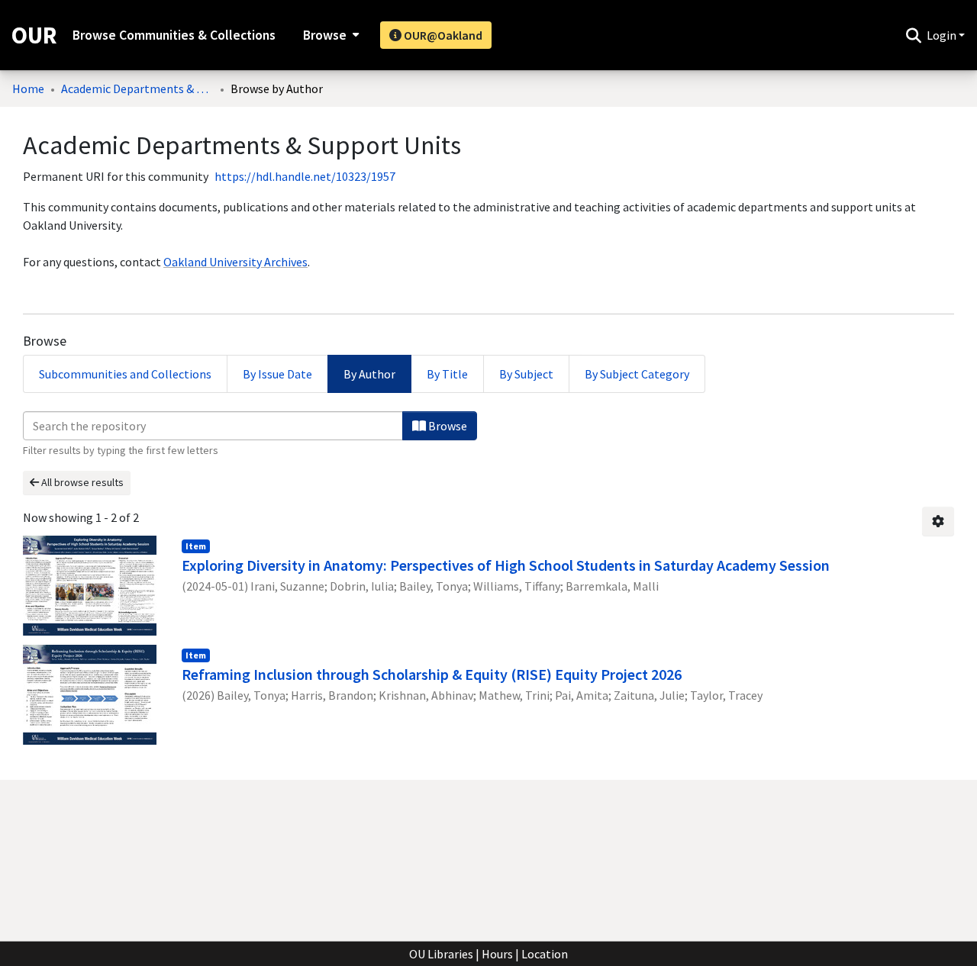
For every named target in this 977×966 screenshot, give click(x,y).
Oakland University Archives (235, 261)
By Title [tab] (447, 374)
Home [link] (28, 88)
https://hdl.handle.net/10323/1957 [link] (304, 176)
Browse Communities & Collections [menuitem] (174, 35)
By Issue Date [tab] (277, 374)
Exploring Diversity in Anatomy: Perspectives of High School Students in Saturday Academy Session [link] (506, 565)
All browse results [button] (81, 482)
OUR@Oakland (441, 35)
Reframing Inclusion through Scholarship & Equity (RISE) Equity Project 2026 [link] (432, 674)
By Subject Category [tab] (637, 374)
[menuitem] (329, 35)
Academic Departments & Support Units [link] (137, 88)
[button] (913, 35)
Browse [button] (325, 35)
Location (544, 953)
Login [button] (943, 35)
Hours (497, 953)
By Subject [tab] (526, 374)
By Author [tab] (369, 374)
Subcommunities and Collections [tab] (125, 374)
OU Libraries (441, 953)
